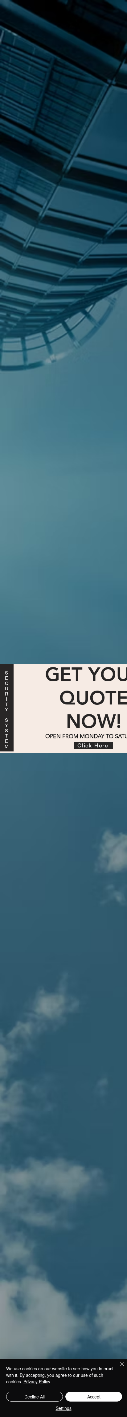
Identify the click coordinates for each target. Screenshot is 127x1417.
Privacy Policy (36, 1381)
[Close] (118, 1367)
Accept (93, 1397)
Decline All (34, 1397)
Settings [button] (64, 1408)
